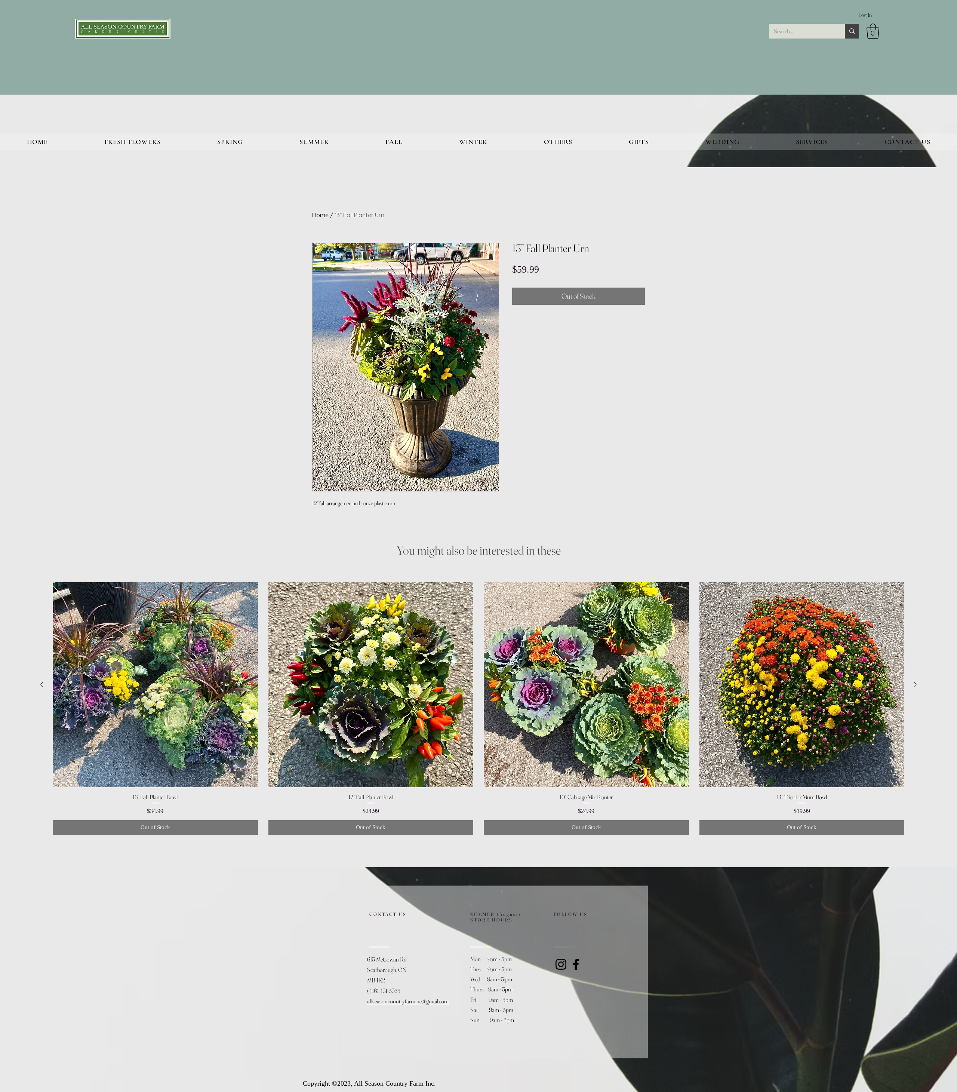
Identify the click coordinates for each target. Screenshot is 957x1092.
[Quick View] (155, 685)
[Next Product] (915, 684)
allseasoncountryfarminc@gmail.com (408, 1001)
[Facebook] (576, 964)
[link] (873, 31)
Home (320, 215)
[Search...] (852, 31)
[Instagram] (561, 964)
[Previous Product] (41, 684)
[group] (478, 708)
